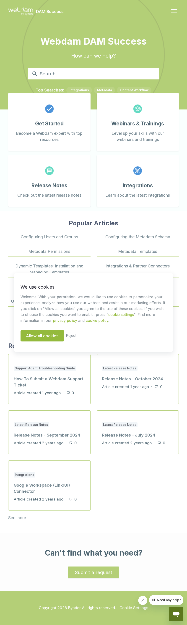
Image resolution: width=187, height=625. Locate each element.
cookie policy (97, 320)
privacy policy (65, 320)
